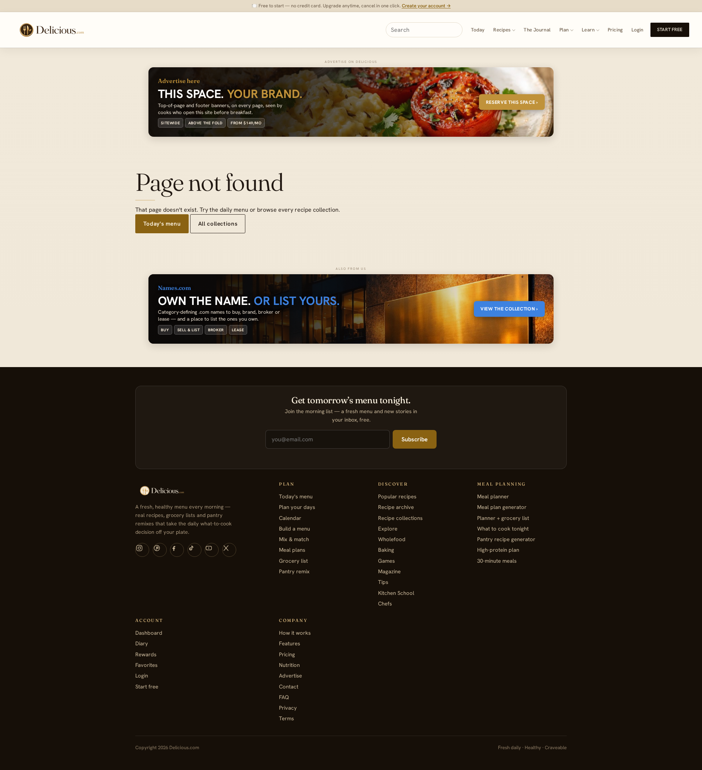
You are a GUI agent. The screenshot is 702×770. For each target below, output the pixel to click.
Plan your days (297, 506)
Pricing (615, 30)
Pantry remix (294, 571)
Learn (588, 30)
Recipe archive (396, 506)
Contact (288, 686)
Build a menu (294, 528)
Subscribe (414, 439)
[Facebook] (177, 550)
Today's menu (162, 223)
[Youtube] (212, 550)
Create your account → (426, 6)
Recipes (501, 30)
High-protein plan (498, 549)
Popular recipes (397, 496)
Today (478, 30)
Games (386, 560)
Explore (387, 528)
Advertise (290, 675)
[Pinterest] (160, 550)
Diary (141, 643)
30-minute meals (497, 560)
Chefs (385, 603)
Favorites (146, 664)
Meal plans (292, 549)
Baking (386, 549)
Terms (286, 718)
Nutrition (289, 664)
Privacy (288, 707)
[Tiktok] (194, 550)
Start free (669, 30)
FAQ (284, 697)
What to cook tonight (503, 528)
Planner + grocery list (503, 517)
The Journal (537, 30)
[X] (229, 550)
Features (289, 643)
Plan (564, 30)
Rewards (145, 654)
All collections (217, 223)
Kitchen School (396, 592)
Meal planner (493, 496)
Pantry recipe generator (506, 539)
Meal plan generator (501, 506)
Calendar (290, 517)
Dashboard (148, 632)
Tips (383, 581)
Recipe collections (400, 517)
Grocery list (293, 560)
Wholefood (391, 539)
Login (637, 30)
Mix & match (294, 539)
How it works (295, 632)
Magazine (389, 571)
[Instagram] (142, 550)
